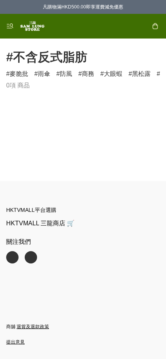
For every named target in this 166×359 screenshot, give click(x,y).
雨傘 (44, 73)
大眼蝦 (113, 73)
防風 (66, 73)
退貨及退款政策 (33, 326)
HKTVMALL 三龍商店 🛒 (40, 223)
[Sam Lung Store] (32, 26)
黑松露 (141, 73)
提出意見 (15, 342)
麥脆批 (19, 73)
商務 (88, 73)
